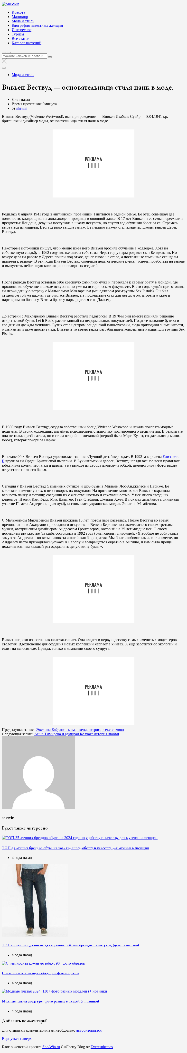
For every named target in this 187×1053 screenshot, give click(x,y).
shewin (21, 108)
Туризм (18, 34)
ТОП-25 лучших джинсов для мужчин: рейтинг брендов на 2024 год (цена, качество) (70, 945)
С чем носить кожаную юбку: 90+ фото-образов (40, 973)
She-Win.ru (51, 1047)
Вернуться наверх (17, 1038)
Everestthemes (102, 1047)
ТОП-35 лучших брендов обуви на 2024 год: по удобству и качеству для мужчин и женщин (75, 847)
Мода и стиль (23, 21)
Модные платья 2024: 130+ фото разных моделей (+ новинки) (50, 1001)
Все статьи (20, 38)
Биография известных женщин (37, 25)
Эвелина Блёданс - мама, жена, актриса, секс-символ (80, 730)
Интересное (21, 30)
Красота (18, 12)
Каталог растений (26, 43)
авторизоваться (89, 1030)
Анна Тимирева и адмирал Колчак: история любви (76, 734)
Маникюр (20, 17)
